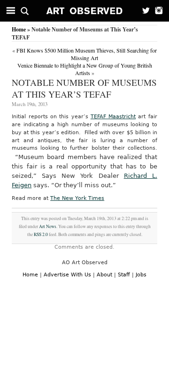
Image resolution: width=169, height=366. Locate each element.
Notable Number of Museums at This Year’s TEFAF (84, 88)
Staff (124, 275)
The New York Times (77, 198)
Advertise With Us (67, 275)
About (104, 275)
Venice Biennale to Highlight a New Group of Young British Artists (84, 68)
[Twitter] (143, 11)
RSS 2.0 (41, 234)
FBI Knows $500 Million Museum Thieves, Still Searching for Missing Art (86, 53)
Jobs (141, 275)
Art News (47, 226)
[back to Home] (85, 11)
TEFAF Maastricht (113, 117)
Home (19, 29)
